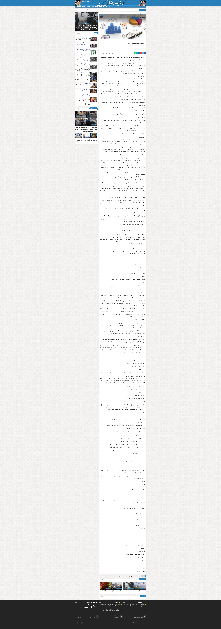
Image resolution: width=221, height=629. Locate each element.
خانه (109, 6)
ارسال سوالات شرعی (78, 1)
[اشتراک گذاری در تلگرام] (137, 53)
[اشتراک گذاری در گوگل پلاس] (141, 53)
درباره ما (83, 6)
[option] (86, 21)
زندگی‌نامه (88, 6)
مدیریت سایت (121, 49)
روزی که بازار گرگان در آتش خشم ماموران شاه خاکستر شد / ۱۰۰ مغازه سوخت (82, 75)
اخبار (106, 6)
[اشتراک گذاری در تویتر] (143, 53)
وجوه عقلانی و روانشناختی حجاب (87, 140)
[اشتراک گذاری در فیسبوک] (145, 53)
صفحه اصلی (144, 13)
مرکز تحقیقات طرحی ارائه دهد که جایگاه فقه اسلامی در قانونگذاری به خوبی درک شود (82, 80)
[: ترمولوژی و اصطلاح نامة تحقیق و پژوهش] (109, 53)
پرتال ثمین (144, 627)
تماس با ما (79, 6)
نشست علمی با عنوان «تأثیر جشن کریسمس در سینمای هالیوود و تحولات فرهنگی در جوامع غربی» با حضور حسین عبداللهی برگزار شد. (105, 592)
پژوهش (139, 576)
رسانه (93, 6)
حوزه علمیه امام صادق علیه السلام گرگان (124, 576)
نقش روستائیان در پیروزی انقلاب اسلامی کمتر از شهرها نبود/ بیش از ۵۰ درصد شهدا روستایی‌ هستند (82, 86)
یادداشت (96, 6)
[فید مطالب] (83, 623)
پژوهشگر (135, 576)
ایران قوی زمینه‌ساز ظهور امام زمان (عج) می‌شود (83, 46)
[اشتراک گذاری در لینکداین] (139, 53)
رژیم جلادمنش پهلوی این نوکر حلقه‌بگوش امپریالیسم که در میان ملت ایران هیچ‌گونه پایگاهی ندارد (116, 592)
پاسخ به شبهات (101, 6)
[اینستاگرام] (76, 623)
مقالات (138, 13)
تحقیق (132, 576)
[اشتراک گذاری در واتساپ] (135, 53)
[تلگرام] (78, 623)
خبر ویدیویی (84, 1)
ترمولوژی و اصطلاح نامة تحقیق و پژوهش (135, 43)
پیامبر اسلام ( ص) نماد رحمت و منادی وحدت (94, 140)
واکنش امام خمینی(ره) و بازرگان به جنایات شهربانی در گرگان (83, 60)
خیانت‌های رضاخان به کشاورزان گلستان (83, 90)
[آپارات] (81, 623)
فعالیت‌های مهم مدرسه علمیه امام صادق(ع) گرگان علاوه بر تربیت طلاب (79, 141)
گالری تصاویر (89, 1)
